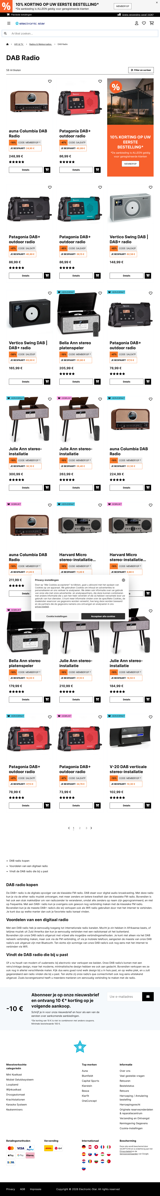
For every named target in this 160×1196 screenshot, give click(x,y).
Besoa (85, 1090)
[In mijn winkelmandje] (47, 170)
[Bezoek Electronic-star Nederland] (102, 1161)
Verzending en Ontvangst (135, 1118)
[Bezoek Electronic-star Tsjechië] (96, 1154)
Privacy (10, 1189)
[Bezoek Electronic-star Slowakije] (90, 1154)
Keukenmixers (14, 1109)
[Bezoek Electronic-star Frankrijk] (102, 1147)
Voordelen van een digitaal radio (28, 866)
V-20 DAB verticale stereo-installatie (128, 769)
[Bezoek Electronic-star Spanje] (84, 1154)
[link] (29, 101)
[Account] (136, 23)
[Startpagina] (10, 44)
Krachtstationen (15, 1099)
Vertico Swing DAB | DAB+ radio (129, 239)
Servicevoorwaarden (129, 1154)
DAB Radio (63, 44)
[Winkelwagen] (152, 23)
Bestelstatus (127, 1085)
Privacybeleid (126, 1151)
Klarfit (85, 1095)
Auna (85, 1070)
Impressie (35, 1189)
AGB (22, 1189)
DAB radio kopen (19, 860)
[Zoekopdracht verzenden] (5, 33)
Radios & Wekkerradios (40, 44)
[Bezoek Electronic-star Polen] (109, 1154)
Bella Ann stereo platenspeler (75, 345)
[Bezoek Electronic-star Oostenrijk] (90, 1147)
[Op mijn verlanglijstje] (50, 81)
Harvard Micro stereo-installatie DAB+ (76, 557)
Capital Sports (90, 1080)
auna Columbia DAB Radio (28, 133)
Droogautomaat (15, 1094)
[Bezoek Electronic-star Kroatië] (84, 1161)
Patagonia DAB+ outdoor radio (75, 133)
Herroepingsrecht (130, 1104)
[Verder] (91, 828)
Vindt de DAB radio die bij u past (28, 871)
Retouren (125, 1080)
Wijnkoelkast (13, 1089)
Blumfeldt (87, 1075)
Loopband (12, 1084)
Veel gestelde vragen (132, 1075)
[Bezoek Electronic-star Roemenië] (90, 1161)
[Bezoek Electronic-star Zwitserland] (96, 1147)
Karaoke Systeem (16, 1104)
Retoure (124, 1090)
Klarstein (87, 1085)
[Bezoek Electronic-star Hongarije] (102, 1154)
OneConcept (89, 1100)
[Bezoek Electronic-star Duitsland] (84, 1147)
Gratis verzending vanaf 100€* (138, 14)
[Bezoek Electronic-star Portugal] (109, 1161)
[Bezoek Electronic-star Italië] (109, 1147)
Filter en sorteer (142, 70)
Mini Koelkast (14, 1074)
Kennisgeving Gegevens (134, 1123)
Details (25, 169)
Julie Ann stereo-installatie (25, 451)
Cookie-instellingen (131, 1128)
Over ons (125, 1070)
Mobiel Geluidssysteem (20, 1079)
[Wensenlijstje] (144, 23)
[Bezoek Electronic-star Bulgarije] (96, 1161)
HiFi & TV (19, 44)
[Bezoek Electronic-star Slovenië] (84, 1168)
